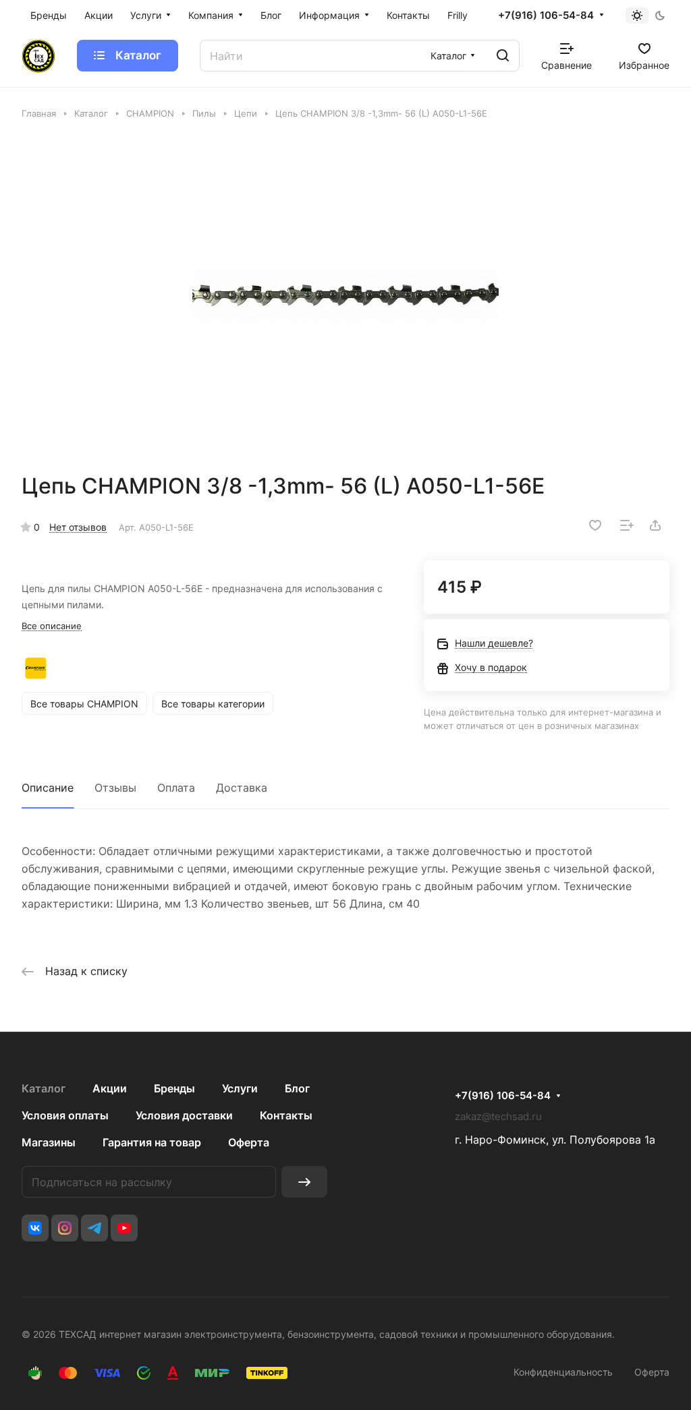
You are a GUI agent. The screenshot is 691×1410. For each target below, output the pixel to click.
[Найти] (503, 55)
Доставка (241, 787)
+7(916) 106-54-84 (546, 15)
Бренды (174, 1088)
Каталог (43, 1088)
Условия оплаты (65, 1115)
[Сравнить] (627, 525)
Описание (48, 787)
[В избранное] (595, 525)
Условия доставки (184, 1115)
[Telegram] (94, 1227)
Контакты (286, 1115)
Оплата (176, 787)
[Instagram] (64, 1227)
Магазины (49, 1142)
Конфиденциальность (563, 1372)
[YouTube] (124, 1227)
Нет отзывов (78, 527)
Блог (297, 1088)
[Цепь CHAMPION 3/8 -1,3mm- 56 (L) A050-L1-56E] (345, 296)
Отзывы (115, 787)
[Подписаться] (304, 1182)
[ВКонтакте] (35, 1227)
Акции (109, 1088)
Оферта (248, 1142)
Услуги (240, 1088)
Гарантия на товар (152, 1142)
